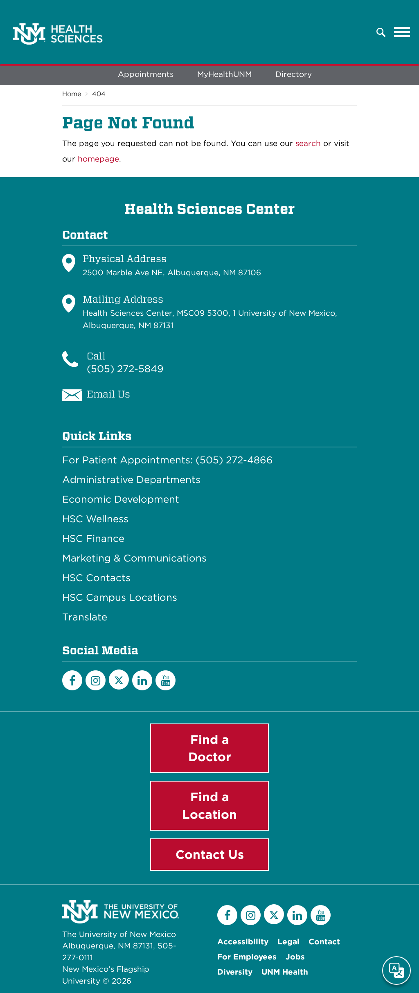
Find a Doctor (209, 748)
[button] (381, 32)
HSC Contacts (96, 578)
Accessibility (242, 941)
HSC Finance (93, 539)
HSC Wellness (95, 519)
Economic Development (120, 499)
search (308, 143)
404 (99, 94)
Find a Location (209, 805)
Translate (84, 617)
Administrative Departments (131, 480)
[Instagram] (96, 680)
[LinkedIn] (142, 680)
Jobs (295, 957)
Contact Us (210, 854)
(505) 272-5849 (125, 369)
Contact (324, 941)
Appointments (145, 74)
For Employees (247, 957)
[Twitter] (119, 679)
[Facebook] (72, 680)
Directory (293, 74)
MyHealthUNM (224, 74)
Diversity (234, 972)
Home (71, 94)
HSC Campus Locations (119, 597)
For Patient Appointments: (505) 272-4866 (167, 460)
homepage (98, 159)
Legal (288, 941)
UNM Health (284, 972)
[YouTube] (165, 680)
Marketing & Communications (134, 558)
